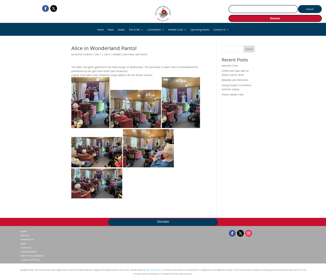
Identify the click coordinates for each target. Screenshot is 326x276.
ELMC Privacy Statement (32, 255)
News (111, 29)
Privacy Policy (156, 270)
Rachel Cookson (83, 54)
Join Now (25, 235)
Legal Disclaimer (29, 251)
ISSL (147, 270)
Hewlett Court (175, 29)
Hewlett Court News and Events (129, 54)
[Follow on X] (53, 8)
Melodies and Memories (235, 80)
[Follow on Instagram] (248, 233)
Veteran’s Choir (230, 65)
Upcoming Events (200, 29)
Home (100, 29)
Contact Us (219, 29)
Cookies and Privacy (30, 260)
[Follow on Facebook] (45, 8)
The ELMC (134, 29)
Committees (154, 29)
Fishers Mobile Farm (233, 94)
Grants (121, 29)
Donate (275, 18)
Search (249, 49)
